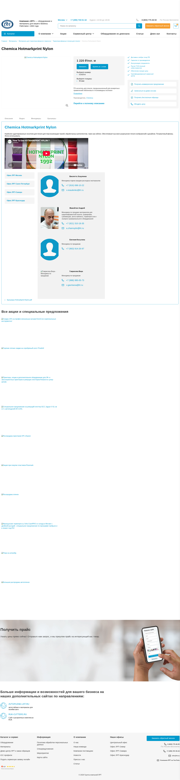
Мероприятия (43, 753)
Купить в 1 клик (99, 67)
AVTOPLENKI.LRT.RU (19, 704)
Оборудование (6, 742)
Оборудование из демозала (115, 34)
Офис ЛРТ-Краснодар (119, 755)
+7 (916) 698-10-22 (75, 185)
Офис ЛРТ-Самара (118, 751)
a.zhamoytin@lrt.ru (75, 228)
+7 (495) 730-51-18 (78, 20)
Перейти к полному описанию (89, 103)
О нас (76, 742)
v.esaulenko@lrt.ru (75, 190)
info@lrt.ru (176, 755)
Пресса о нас (79, 759)
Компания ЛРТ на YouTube (170, 760)
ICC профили (6, 755)
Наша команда (80, 747)
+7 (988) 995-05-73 (75, 280)
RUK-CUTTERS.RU (18, 714)
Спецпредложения (45, 749)
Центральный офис (118, 742)
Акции (63, 34)
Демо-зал (155, 34)
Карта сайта (42, 757)
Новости (77, 755)
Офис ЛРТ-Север (117, 747)
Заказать (82, 67)
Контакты (171, 34)
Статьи (139, 34)
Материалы (5, 747)
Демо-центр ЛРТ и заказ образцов (15, 751)
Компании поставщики (83, 751)
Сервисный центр (82, 34)
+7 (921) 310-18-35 (75, 223)
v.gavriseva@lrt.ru (74, 285)
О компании (45, 34)
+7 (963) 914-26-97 (75, 248)
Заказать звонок (157, 26)
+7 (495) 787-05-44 (173, 751)
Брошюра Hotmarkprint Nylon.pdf (19, 300)
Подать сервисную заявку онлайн (15, 759)
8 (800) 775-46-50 (174, 744)
